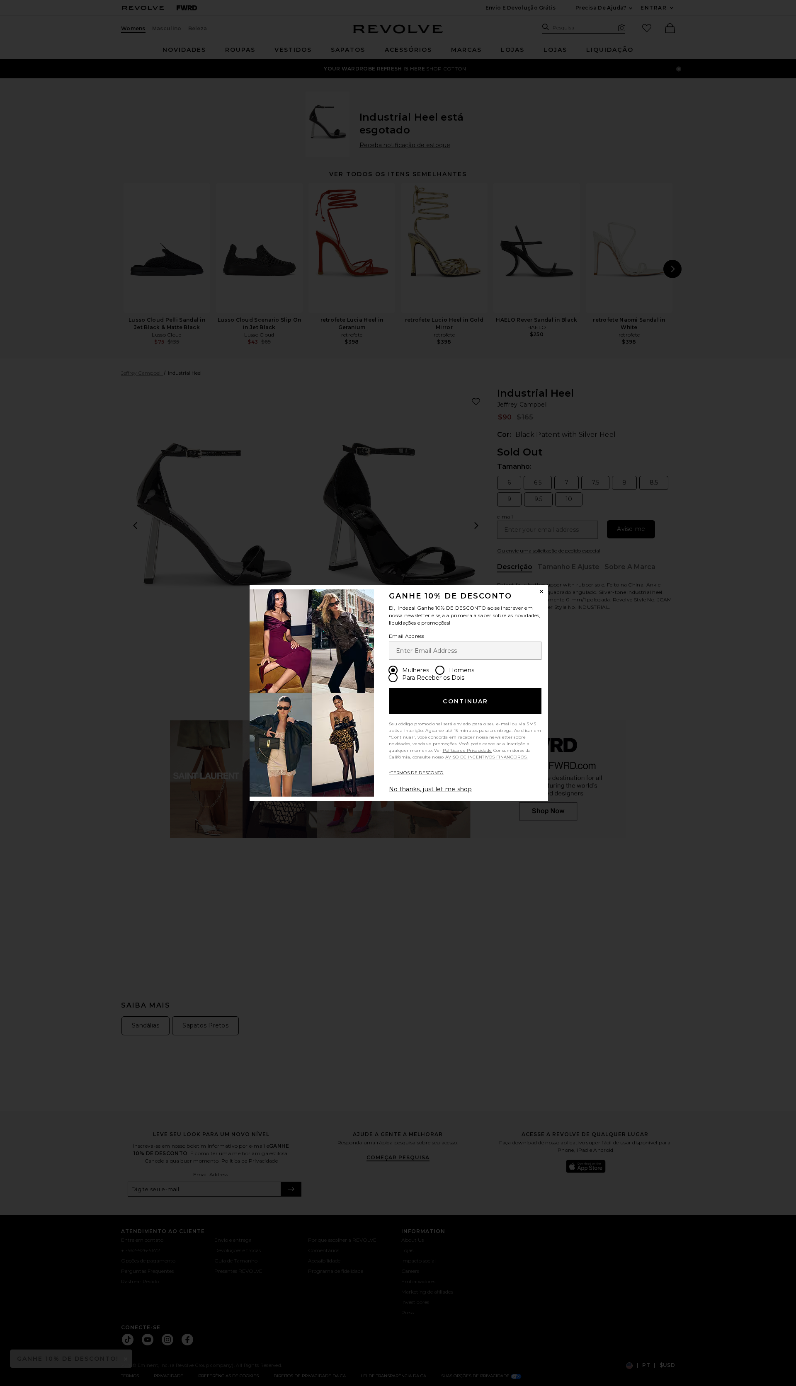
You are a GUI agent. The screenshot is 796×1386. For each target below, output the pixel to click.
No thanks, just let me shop (430, 789)
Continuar (465, 701)
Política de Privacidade (467, 750)
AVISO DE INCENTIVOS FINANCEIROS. (486, 757)
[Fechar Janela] (541, 591)
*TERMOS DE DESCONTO (416, 772)
